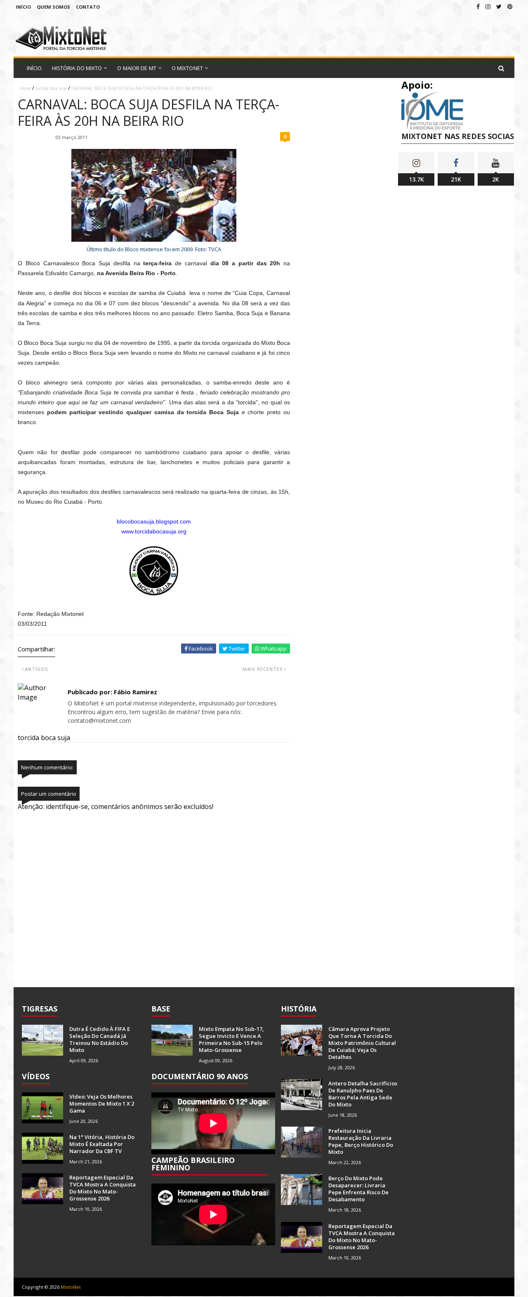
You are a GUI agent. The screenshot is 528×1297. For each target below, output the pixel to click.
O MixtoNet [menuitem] (187, 68)
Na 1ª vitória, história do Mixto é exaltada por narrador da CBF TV (101, 1144)
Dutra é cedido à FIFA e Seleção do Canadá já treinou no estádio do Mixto (99, 1039)
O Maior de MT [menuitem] (136, 68)
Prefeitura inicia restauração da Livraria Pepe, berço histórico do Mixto (360, 1141)
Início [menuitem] (34, 68)
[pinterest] (509, 6)
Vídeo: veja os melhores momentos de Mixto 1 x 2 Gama (101, 1103)
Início (23, 7)
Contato (88, 7)
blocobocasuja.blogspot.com (154, 521)
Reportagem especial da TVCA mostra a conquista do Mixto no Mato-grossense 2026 (102, 1188)
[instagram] (488, 6)
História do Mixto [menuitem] (77, 68)
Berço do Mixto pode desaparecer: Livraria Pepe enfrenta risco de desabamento (358, 1188)
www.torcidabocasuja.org (153, 531)
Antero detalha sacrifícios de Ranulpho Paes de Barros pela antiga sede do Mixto (362, 1094)
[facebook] (478, 6)
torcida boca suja (51, 88)
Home (25, 88)
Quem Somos (53, 7)
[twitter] (499, 6)
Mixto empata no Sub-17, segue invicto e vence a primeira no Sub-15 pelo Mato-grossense (231, 1039)
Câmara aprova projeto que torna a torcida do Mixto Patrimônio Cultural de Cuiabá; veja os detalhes (362, 1043)
